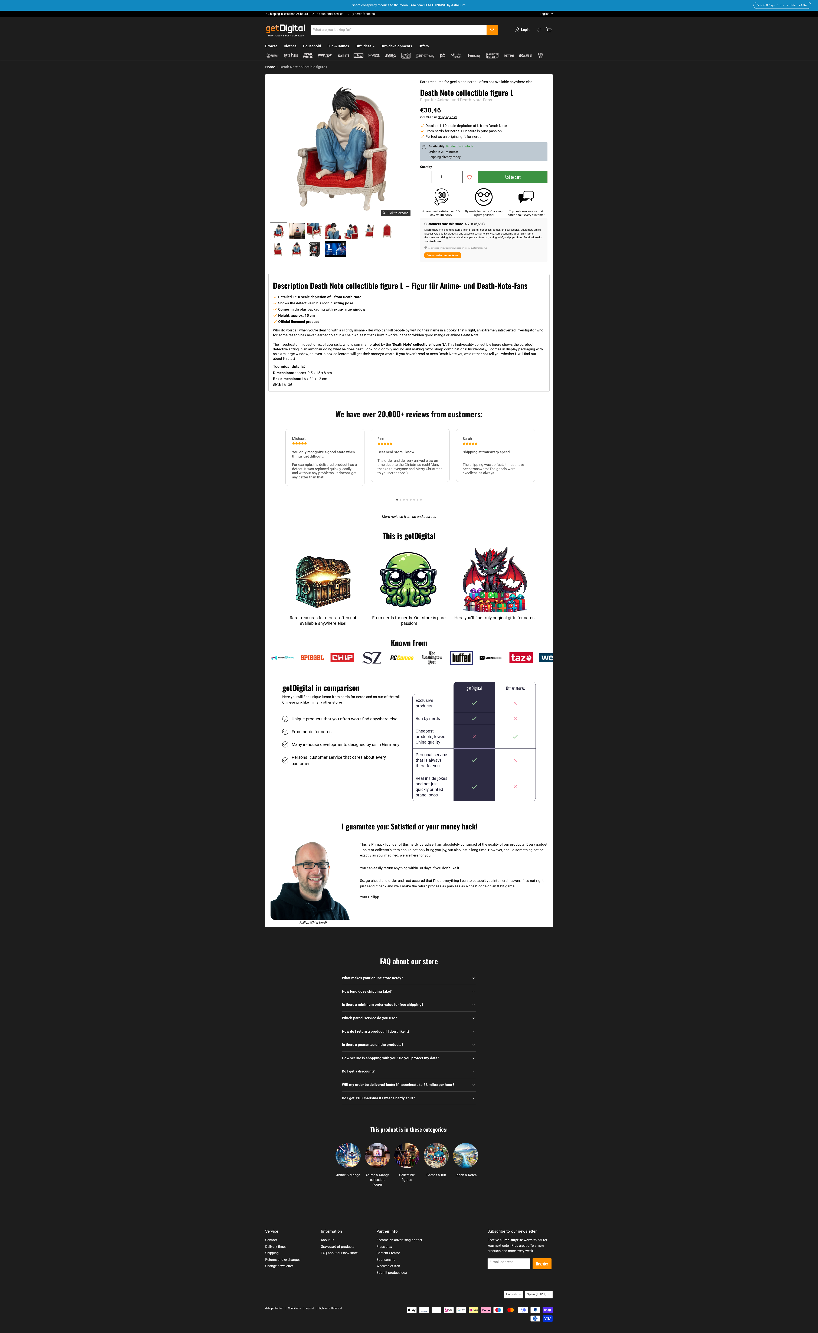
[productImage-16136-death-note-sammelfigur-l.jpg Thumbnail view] (278, 231)
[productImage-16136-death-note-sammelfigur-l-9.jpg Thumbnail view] (314, 249)
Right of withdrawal (330, 1308)
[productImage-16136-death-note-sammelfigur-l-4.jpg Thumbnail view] (351, 231)
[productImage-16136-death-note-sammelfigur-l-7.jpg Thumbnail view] (278, 249)
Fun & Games (338, 46)
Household (312, 46)
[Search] (492, 30)
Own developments (396, 46)
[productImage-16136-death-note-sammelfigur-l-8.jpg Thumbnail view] (296, 249)
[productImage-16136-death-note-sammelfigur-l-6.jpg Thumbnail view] (387, 231)
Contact (271, 1240)
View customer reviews (442, 255)
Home (270, 67)
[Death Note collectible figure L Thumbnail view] (335, 249)
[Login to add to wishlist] (469, 177)
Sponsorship (385, 1260)
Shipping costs (447, 117)
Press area (384, 1247)
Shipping (272, 1253)
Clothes (290, 46)
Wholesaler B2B (388, 1266)
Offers (424, 46)
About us (327, 1240)
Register (542, 1264)
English (544, 14)
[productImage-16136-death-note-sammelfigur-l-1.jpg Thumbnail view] (296, 231)
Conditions (294, 1308)
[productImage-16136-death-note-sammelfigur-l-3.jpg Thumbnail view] (332, 231)
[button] (397, 500)
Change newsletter (279, 1266)
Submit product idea (391, 1273)
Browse (271, 46)
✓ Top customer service (327, 14)
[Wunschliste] (538, 30)
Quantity (426, 167)
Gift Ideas (364, 46)
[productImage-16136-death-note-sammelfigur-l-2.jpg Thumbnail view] (314, 231)
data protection (274, 1308)
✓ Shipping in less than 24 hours (286, 14)
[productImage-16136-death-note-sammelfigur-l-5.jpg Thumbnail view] (369, 231)
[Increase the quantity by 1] (457, 177)
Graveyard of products (337, 1247)
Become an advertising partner (399, 1240)
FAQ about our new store (339, 1253)
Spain (536, 1294)
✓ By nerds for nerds (361, 14)
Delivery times (275, 1247)
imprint (309, 1308)
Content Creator (388, 1253)
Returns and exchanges (282, 1260)
